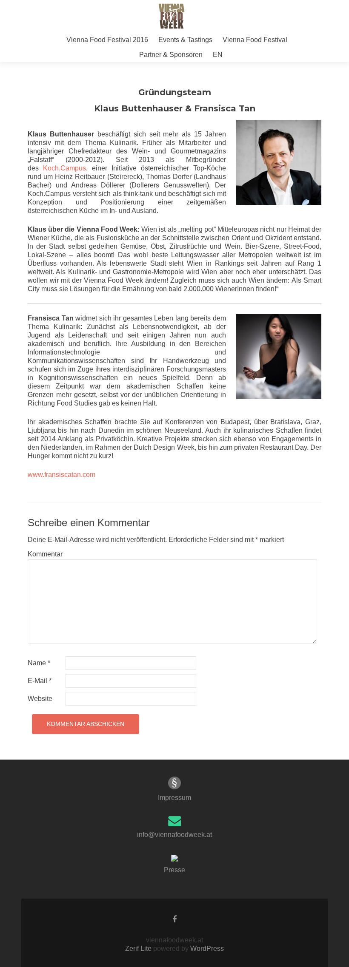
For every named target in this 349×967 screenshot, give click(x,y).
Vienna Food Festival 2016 (107, 39)
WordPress (206, 948)
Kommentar (45, 554)
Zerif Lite (139, 948)
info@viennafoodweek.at (174, 834)
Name (39, 662)
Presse (174, 869)
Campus (73, 168)
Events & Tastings (185, 39)
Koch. (51, 168)
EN (218, 54)
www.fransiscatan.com (61, 474)
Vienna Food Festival (255, 39)
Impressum (174, 797)
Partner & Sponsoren (171, 54)
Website (40, 698)
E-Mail (39, 680)
